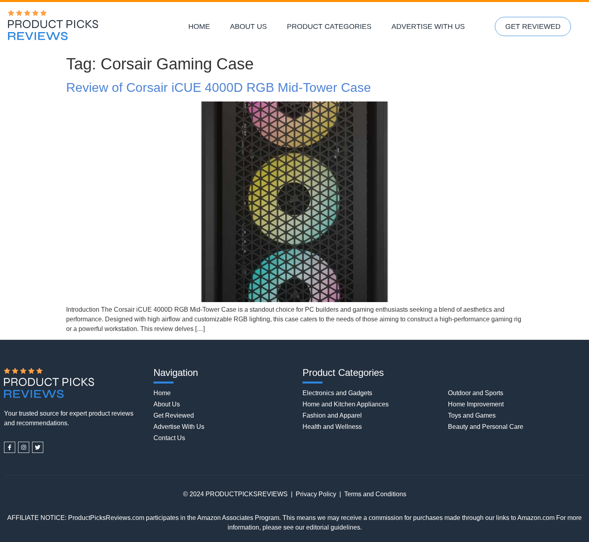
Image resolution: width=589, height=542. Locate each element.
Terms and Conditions (375, 494)
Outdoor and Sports (475, 393)
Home (199, 26)
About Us (248, 26)
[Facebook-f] (9, 447)
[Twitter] (37, 447)
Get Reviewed (533, 26)
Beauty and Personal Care (485, 426)
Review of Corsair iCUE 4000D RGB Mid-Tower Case (218, 87)
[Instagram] (23, 447)
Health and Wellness (332, 426)
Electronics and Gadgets (337, 393)
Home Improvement (476, 404)
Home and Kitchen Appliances (346, 404)
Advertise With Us (428, 26)
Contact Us (169, 437)
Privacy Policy (316, 494)
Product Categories (329, 26)
